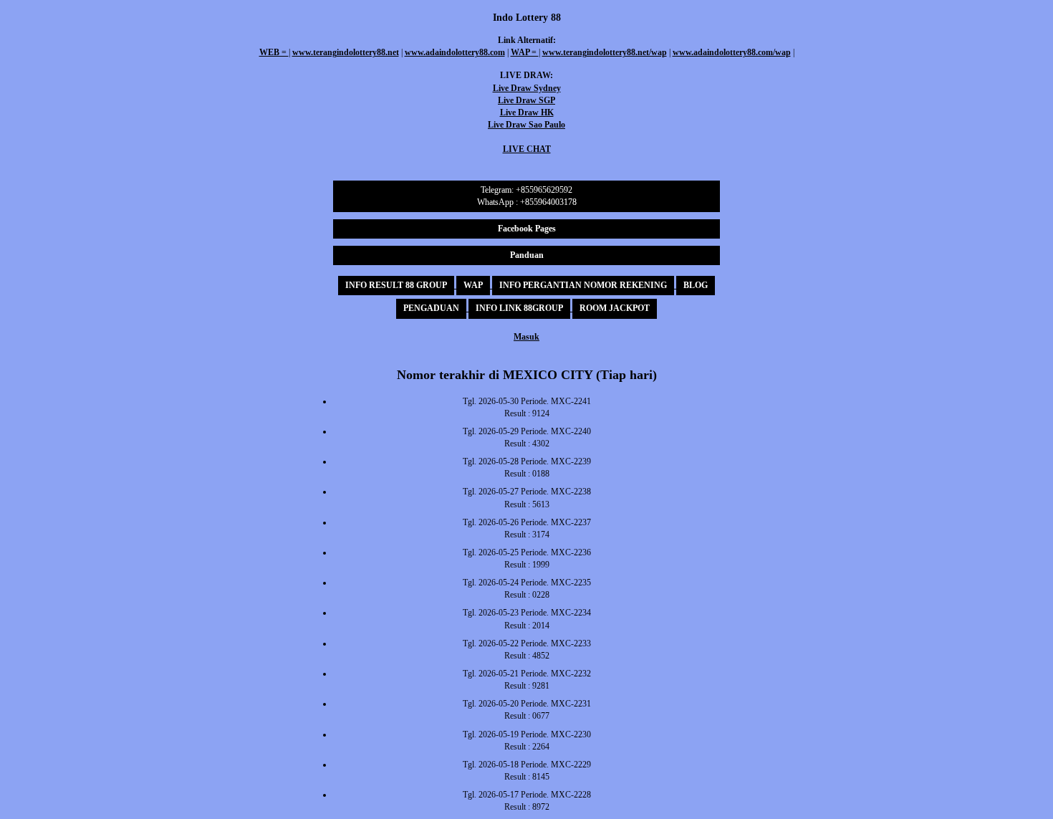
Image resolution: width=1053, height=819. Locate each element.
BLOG (695, 285)
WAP (473, 285)
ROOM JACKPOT (615, 308)
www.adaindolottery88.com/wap (732, 52)
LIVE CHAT (527, 149)
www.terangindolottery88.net (345, 52)
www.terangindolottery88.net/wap (604, 52)
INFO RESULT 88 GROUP (396, 285)
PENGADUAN (431, 308)
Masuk (526, 337)
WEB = (274, 52)
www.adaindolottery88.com (455, 52)
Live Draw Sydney (527, 88)
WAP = (525, 52)
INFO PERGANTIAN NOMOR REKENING (583, 285)
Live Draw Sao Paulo (526, 125)
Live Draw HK (527, 112)
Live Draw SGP (526, 100)
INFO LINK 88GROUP (519, 308)
